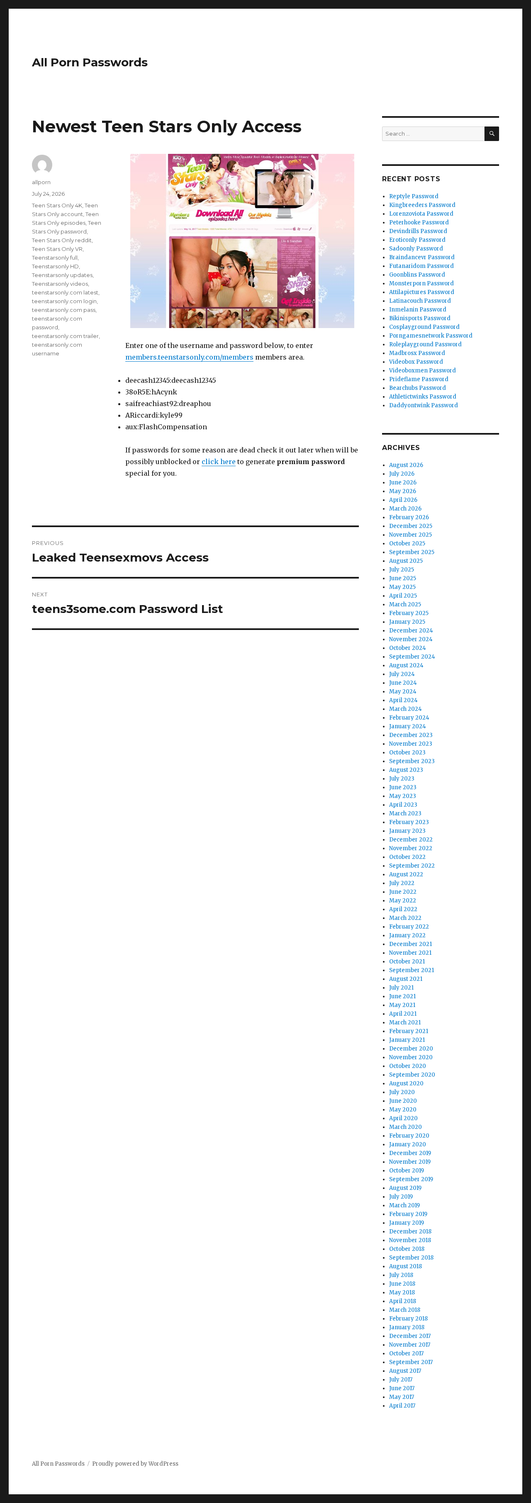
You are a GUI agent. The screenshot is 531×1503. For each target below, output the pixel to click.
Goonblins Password (417, 274)
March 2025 (405, 604)
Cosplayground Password (424, 327)
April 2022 (403, 909)
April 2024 (403, 700)
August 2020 (406, 1083)
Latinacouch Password (420, 300)
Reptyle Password (413, 196)
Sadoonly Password (416, 248)
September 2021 (411, 970)
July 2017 (400, 1379)
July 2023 (401, 778)
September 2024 (412, 656)
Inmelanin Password (417, 309)
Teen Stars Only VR (57, 249)
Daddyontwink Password (423, 405)
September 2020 (412, 1074)
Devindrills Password (418, 231)
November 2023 (410, 743)
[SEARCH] (492, 133)
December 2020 (411, 1048)
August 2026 (406, 465)
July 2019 (401, 1196)
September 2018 (411, 1257)
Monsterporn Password (421, 283)
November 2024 (411, 639)
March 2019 (404, 1205)
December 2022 (411, 839)
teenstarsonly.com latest (65, 292)
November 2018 (410, 1240)
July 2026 (401, 473)
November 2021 (410, 952)
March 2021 (405, 1022)
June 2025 (402, 578)
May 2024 (403, 691)
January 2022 (407, 935)
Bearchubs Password (417, 388)
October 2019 (406, 1170)
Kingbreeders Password (422, 205)
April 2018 (402, 1301)
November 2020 (411, 1057)
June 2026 (403, 482)
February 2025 (409, 613)
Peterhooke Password (419, 222)
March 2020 (405, 1127)
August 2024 (406, 665)
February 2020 (409, 1135)
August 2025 (406, 560)
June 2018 (402, 1283)
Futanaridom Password (421, 266)
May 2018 (402, 1292)
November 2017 (409, 1344)
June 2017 (401, 1388)
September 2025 (411, 552)
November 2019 (410, 1161)
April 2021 (403, 1013)
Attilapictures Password (421, 292)
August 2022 (406, 874)
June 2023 (403, 787)
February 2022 (409, 926)
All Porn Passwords (90, 62)
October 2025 (407, 543)
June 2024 (403, 682)
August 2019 (405, 1188)
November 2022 (410, 848)
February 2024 (409, 717)
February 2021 (408, 1031)
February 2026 (409, 517)
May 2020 (403, 1109)
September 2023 (412, 761)
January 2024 (407, 726)
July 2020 (402, 1092)
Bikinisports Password (420, 318)
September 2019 (411, 1179)
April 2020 (403, 1118)
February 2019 (408, 1214)
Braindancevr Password (422, 257)
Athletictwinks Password (422, 396)
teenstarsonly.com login (64, 301)
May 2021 (402, 1005)
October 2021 (407, 961)
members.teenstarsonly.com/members (189, 357)
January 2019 (406, 1222)
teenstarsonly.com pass (63, 309)
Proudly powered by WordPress (135, 1463)
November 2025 (410, 534)
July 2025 (401, 569)
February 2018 (408, 1318)
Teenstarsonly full (55, 257)
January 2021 (407, 1039)
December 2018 (410, 1231)
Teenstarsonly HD (55, 266)
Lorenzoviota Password (421, 213)
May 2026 (402, 491)
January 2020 (407, 1144)
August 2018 (405, 1266)
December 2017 (410, 1336)
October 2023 (407, 752)
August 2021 (405, 979)
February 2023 (409, 822)
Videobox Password (416, 361)
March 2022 (405, 918)
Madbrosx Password (417, 353)
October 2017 (406, 1353)
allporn (41, 182)
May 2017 (401, 1397)
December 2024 (411, 630)
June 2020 (403, 1100)
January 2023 (407, 830)
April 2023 (403, 804)
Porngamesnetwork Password (431, 335)
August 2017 (405, 1370)
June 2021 (402, 996)
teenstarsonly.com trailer (65, 336)
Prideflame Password (418, 379)
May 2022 (402, 900)
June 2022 (403, 891)
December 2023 (411, 735)
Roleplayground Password (425, 344)
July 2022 (401, 883)
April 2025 (403, 595)
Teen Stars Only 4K (57, 205)
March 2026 (405, 508)
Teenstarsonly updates (62, 275)
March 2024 (405, 709)
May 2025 (402, 587)
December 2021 (410, 944)
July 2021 (401, 987)
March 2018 (404, 1309)
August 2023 (406, 769)
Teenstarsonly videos (60, 283)
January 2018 (406, 1327)
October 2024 (407, 648)
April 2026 (403, 499)
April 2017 (402, 1405)
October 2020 (407, 1066)
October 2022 (407, 857)
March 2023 (405, 813)
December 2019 (410, 1153)
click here (219, 461)
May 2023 (402, 796)
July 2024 (402, 674)
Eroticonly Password (417, 239)
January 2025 (407, 621)
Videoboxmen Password (422, 370)
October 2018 (406, 1248)
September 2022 (412, 865)
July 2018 (401, 1275)
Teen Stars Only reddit (62, 240)
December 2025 (410, 526)
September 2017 (411, 1362)
